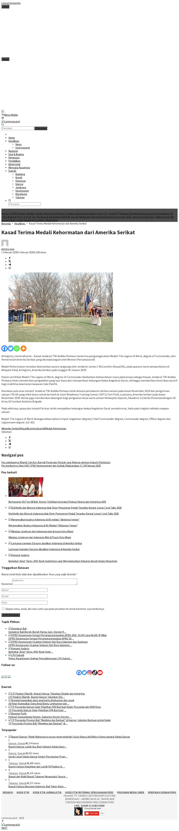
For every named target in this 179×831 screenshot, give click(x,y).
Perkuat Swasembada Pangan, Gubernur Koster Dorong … (40, 716)
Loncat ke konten (11, 3)
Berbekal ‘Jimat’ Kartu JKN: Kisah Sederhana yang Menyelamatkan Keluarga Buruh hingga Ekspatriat (62, 561)
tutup (5, 6)
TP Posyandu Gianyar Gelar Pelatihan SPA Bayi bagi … (37, 710)
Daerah (21, 743)
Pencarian (41, 128)
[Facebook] (4, 348)
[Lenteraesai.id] (10, 121)
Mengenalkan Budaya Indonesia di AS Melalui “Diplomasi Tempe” (43, 525)
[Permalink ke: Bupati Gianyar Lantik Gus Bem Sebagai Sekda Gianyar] (69, 736)
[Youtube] (100, 672)
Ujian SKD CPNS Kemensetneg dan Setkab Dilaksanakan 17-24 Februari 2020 (51, 465)
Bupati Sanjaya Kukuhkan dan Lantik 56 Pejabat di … (36, 766)
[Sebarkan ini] (9, 258)
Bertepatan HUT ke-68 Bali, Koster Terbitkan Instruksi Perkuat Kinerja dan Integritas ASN (57, 501)
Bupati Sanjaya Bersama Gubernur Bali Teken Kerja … (37, 786)
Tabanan (13, 763)
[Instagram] (89, 672)
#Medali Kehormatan (55, 428)
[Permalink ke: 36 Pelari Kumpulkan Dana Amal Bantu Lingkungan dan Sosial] (41, 700)
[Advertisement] (89, 32)
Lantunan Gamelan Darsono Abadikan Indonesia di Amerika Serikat (44, 549)
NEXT (4, 828)
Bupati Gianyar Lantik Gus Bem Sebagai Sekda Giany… (37, 746)
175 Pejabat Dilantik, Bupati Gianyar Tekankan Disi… (36, 697)
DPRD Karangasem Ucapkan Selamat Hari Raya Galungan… (40, 645)
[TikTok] (94, 672)
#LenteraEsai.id (35, 428)
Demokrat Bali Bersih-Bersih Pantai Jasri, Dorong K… (37, 632)
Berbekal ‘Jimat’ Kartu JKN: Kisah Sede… (30, 651)
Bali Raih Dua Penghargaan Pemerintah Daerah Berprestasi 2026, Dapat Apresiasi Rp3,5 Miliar (111, 217)
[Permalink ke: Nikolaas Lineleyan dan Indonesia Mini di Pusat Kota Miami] (40, 531)
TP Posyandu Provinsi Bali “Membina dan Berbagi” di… (38, 723)
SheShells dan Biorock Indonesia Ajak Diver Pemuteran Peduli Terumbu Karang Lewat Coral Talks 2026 (63, 513)
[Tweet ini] (9, 261)
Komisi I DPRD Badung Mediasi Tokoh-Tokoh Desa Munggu (33, 213)
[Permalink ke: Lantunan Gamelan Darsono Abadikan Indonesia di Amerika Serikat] (45, 543)
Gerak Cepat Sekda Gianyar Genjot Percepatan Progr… (38, 756)
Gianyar (12, 743)
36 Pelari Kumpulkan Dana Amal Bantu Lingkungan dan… (38, 703)
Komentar (6, 584)
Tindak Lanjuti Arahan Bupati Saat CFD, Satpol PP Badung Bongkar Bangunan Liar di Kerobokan (118, 213)
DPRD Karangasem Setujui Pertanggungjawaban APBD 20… (41, 638)
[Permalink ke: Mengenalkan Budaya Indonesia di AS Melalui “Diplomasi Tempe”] (44, 519)
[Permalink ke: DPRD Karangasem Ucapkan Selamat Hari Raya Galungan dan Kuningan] (48, 641)
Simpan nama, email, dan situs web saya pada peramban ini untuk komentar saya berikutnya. (55, 609)
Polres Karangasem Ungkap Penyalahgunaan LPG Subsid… (40, 658)
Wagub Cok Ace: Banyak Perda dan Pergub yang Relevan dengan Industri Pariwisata (55, 462)
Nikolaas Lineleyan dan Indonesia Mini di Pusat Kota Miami (39, 537)
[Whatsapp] (17, 348)
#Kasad (23, 428)
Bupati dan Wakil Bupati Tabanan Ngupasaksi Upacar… (38, 776)
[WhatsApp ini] (9, 268)
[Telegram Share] (9, 265)
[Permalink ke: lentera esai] (4, 245)
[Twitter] (11, 348)
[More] (23, 348)
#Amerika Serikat (10, 428)
